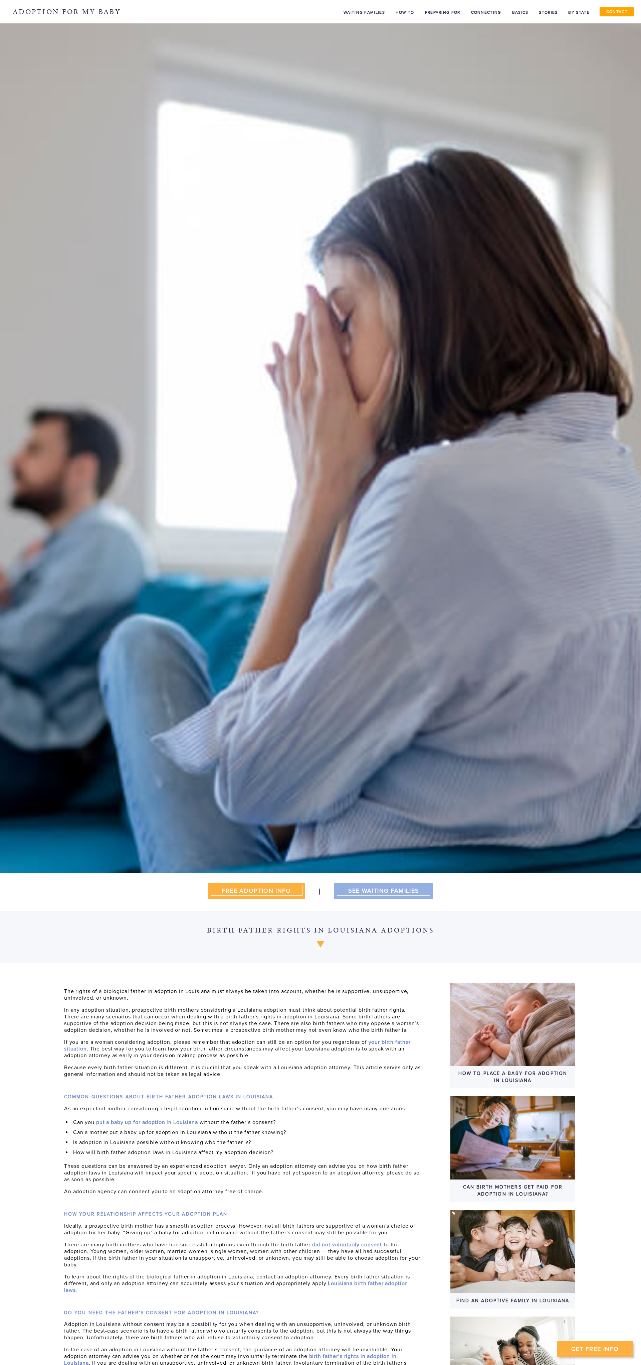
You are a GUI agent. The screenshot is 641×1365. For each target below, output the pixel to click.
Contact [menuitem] (617, 11)
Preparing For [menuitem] (442, 12)
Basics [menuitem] (520, 12)
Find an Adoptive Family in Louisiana (513, 1301)
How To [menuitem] (405, 12)
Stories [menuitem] (548, 12)
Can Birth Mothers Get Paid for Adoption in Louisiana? (513, 1190)
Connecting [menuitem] (486, 12)
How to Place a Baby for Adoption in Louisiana (512, 1077)
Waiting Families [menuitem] (364, 12)
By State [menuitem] (578, 12)
